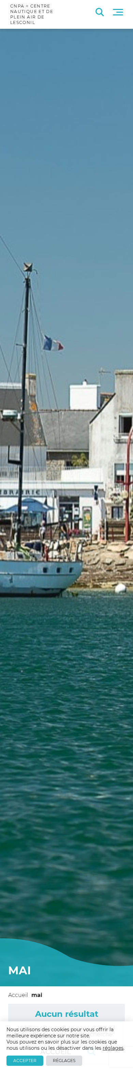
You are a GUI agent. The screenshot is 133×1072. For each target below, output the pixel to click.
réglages (113, 1048)
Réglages (64, 1060)
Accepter (24, 1060)
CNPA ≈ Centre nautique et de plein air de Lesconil (31, 14)
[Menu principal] (118, 12)
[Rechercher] (100, 12)
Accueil (18, 995)
